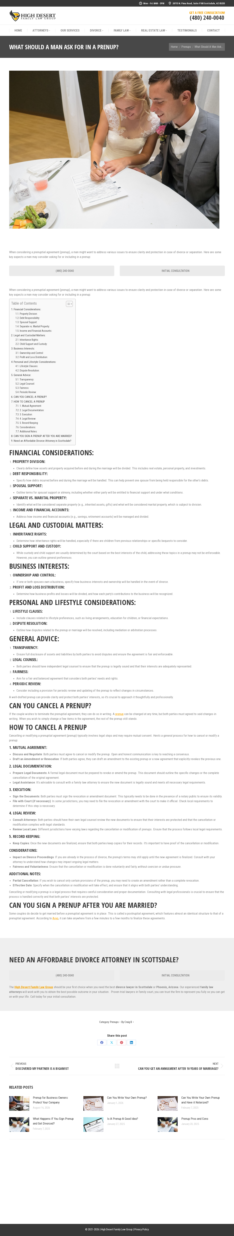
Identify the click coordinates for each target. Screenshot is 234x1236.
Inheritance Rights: (29, 339)
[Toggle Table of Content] (67, 304)
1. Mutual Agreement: (31, 405)
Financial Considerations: (27, 309)
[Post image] (19, 1103)
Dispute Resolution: (29, 370)
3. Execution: (26, 414)
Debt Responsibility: (30, 318)
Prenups (114, 1022)
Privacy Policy (141, 1229)
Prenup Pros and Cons (194, 1118)
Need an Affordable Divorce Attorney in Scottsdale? (42, 440)
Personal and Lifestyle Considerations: (35, 362)
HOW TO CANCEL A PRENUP (29, 401)
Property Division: (28, 313)
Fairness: (24, 387)
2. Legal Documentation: (32, 410)
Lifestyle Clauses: (29, 366)
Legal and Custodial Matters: (30, 335)
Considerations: (28, 427)
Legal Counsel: (27, 383)
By (126, 1022)
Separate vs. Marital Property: (35, 326)
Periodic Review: (28, 392)
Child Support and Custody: (33, 343)
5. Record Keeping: (29, 422)
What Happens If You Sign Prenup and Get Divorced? (53, 1121)
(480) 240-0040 (207, 17)
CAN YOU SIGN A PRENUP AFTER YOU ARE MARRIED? (43, 436)
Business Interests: (24, 348)
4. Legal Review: (28, 418)
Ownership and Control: (32, 352)
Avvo (55, 918)
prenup (119, 714)
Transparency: (27, 379)
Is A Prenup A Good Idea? (122, 1118)
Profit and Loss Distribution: (34, 357)
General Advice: (22, 375)
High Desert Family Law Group (33, 987)
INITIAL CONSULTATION (175, 271)
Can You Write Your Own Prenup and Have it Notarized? (200, 1100)
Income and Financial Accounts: (36, 330)
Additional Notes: (28, 431)
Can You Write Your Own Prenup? (127, 1097)
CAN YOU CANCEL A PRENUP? (30, 397)
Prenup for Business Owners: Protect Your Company (50, 1100)
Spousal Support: (28, 322)
